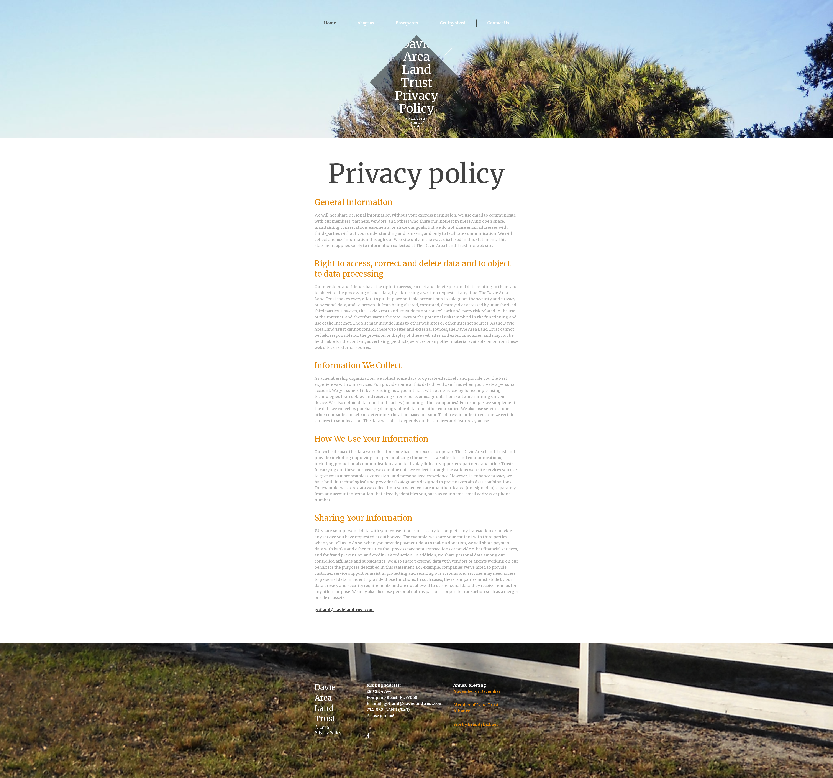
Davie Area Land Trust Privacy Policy (416, 76)
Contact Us (498, 22)
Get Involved (453, 22)
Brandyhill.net (483, 724)
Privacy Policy (328, 732)
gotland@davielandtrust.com (344, 609)
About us (365, 22)
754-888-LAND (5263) (388, 709)
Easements (407, 22)
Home (330, 22)
